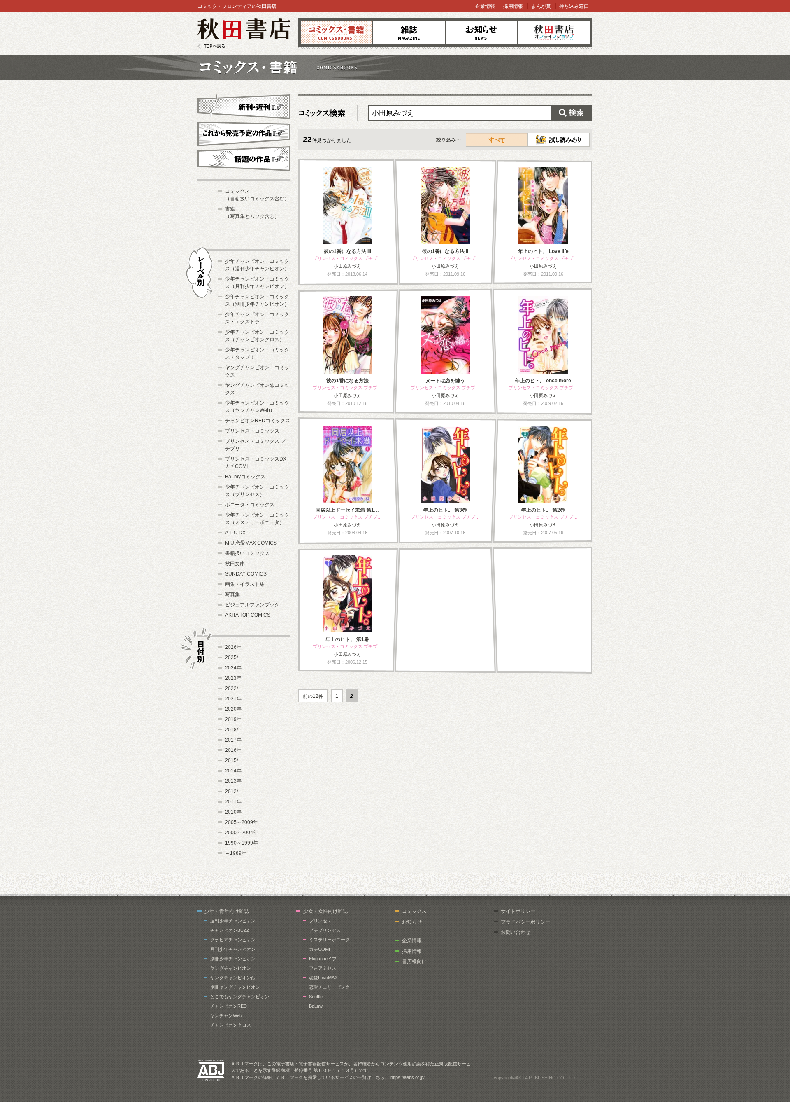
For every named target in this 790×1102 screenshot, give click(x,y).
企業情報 (485, 6)
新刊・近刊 (244, 105)
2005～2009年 (241, 822)
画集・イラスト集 (245, 584)
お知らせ (481, 32)
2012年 (233, 791)
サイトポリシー (518, 911)
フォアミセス (322, 968)
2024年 (233, 668)
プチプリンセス (325, 930)
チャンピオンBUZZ (229, 930)
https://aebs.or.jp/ (407, 1077)
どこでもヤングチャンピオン (239, 996)
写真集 (232, 594)
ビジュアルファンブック (252, 605)
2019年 (233, 719)
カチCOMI (319, 949)
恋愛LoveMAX (323, 977)
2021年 (233, 699)
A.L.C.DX (235, 533)
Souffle (316, 996)
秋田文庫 (235, 563)
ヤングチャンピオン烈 (233, 977)
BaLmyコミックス (245, 477)
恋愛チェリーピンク (329, 987)
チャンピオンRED (228, 1006)
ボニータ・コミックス (249, 505)
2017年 (233, 740)
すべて (497, 139)
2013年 (233, 781)
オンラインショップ (554, 32)
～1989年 (235, 853)
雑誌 (409, 32)
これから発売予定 (244, 132)
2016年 (233, 750)
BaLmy (316, 1006)
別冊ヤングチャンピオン (235, 987)
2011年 (233, 802)
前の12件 (313, 696)
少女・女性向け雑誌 (325, 911)
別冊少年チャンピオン (233, 958)
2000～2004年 (241, 832)
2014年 (233, 771)
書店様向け (414, 961)
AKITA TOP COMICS (247, 615)
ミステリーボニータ (329, 939)
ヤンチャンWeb (226, 1015)
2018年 (233, 729)
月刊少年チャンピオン (233, 949)
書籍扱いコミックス (247, 553)
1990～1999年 (241, 843)
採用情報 (513, 6)
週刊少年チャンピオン (233, 920)
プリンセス (320, 920)
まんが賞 (541, 6)
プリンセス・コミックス (252, 431)
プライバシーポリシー (525, 922)
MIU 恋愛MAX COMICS (251, 543)
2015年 (233, 760)
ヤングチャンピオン (230, 968)
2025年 (233, 657)
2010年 (233, 812)
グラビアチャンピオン (233, 939)
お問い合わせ (515, 932)
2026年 (233, 647)
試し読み (558, 139)
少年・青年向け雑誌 (226, 911)
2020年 (233, 709)
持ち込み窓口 (574, 6)
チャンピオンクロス (230, 1024)
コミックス (336, 32)
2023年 (233, 678)
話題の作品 (244, 158)
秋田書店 (244, 33)
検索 (571, 113)
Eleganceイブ (323, 958)
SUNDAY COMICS (246, 574)
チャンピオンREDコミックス (257, 420)
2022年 (233, 688)
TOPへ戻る (211, 46)
